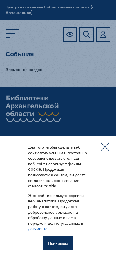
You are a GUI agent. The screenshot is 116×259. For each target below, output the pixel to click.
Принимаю (58, 243)
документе (38, 229)
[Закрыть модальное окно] (105, 146)
